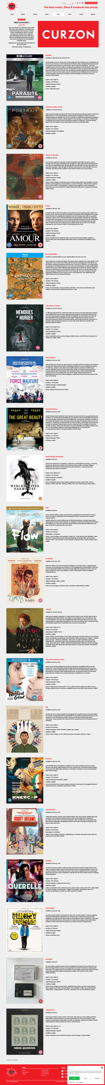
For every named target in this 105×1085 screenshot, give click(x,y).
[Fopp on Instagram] (62, 1077)
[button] (102, 1067)
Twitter (66, 1073)
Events (47, 14)
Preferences (97, 1078)
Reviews (23, 14)
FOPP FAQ (93, 14)
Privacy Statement (80, 1082)
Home (12, 14)
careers (81, 14)
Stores (69, 14)
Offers (58, 14)
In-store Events (45, 1073)
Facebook (67, 1071)
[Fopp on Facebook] (62, 1071)
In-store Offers (44, 1070)
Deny (86, 1078)
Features (35, 14)
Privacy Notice (61, 1081)
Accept (74, 1078)
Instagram (67, 1076)
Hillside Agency (14, 1081)
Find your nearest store (91, 3)
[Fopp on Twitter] (62, 1074)
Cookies (66, 1081)
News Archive (25, 1072)
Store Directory (44, 1072)
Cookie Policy (72, 1082)
